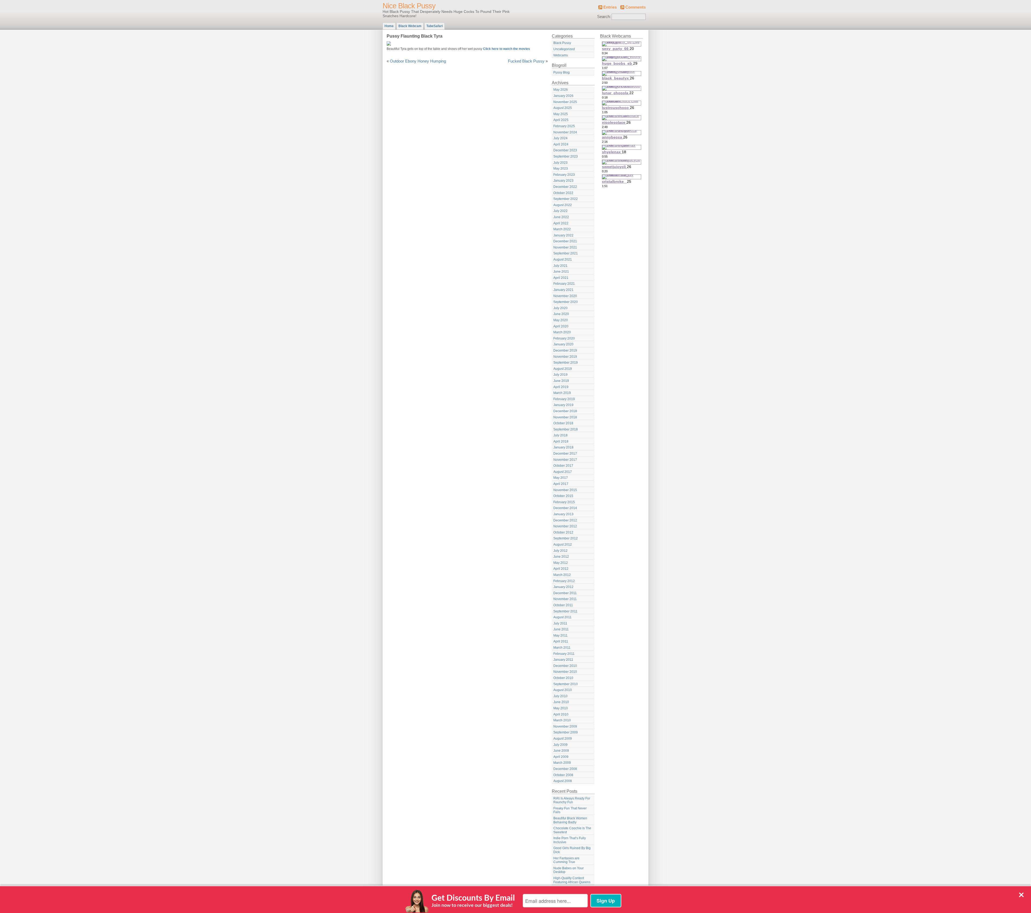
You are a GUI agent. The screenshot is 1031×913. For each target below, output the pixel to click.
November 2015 (565, 490)
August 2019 (562, 369)
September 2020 (565, 302)
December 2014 (565, 508)
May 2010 (560, 708)
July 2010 (560, 696)
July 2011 (560, 623)
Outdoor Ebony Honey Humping (418, 61)
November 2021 (565, 247)
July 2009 (560, 745)
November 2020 (565, 296)
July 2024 (560, 138)
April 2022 (560, 223)
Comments (635, 7)
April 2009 (560, 757)
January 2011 (563, 660)
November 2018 (565, 417)
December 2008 (565, 769)
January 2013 (563, 514)
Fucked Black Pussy (526, 61)
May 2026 (560, 90)
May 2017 (560, 478)
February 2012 (564, 581)
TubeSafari (434, 26)
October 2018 (563, 423)
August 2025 (562, 108)
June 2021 (561, 271)
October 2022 (563, 193)
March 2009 (562, 763)
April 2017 (560, 484)
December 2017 (565, 453)
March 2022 (562, 229)
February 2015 (564, 502)
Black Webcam (410, 26)
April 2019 (560, 387)
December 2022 (565, 187)
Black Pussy (562, 43)
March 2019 (562, 393)
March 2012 (562, 575)
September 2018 (565, 429)
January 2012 (563, 587)
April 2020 (560, 326)
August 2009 (562, 738)
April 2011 (560, 641)
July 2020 (560, 308)
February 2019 (564, 399)
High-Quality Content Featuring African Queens (571, 880)
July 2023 (560, 163)
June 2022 (561, 217)
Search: (604, 16)
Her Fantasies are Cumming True (566, 860)
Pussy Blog (561, 72)
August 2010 (562, 690)
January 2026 (563, 96)
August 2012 (562, 544)
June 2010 (561, 702)
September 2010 (565, 684)
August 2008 (562, 781)
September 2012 (565, 538)
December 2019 (565, 350)
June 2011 (561, 629)
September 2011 (565, 611)
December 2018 (565, 411)
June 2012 (561, 556)
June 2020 (561, 314)
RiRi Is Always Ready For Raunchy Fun (571, 800)
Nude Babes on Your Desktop (568, 870)
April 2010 (560, 714)
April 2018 (560, 441)
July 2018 (560, 435)
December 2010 (565, 666)
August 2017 (562, 472)
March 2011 (562, 647)
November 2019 (565, 357)
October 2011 (563, 605)
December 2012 (565, 520)
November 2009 (565, 726)
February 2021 (564, 284)
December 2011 (565, 593)
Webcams (560, 55)
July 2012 (560, 551)
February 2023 (564, 175)
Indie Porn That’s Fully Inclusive (569, 840)
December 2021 (565, 241)
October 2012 (563, 532)
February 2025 (564, 126)
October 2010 (563, 678)
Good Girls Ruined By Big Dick (572, 850)
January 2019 (563, 405)
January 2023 (563, 180)
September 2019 (565, 362)
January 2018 (563, 447)
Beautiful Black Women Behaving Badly (570, 820)
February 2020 (564, 338)
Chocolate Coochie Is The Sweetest (572, 830)
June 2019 (561, 381)
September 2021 (565, 253)
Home (389, 26)
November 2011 (565, 599)
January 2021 (563, 290)
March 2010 (562, 720)
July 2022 (560, 211)
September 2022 (565, 199)
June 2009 (561, 751)
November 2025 (565, 102)
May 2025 (560, 114)
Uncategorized (564, 49)
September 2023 (565, 156)
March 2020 (562, 332)
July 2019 (560, 375)
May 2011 (560, 635)
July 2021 (560, 266)
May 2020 (560, 320)
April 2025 (560, 120)
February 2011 (564, 654)
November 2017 (565, 460)
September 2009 (565, 732)
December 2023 (565, 150)
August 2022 (562, 205)
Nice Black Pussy (409, 6)
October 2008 (563, 775)
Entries (610, 7)
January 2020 (563, 344)
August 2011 (562, 617)
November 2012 (565, 526)
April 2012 (560, 569)
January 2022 (563, 235)
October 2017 (563, 466)
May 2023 (560, 168)
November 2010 (565, 672)
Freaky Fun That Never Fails (570, 810)
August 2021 (562, 259)
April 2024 (560, 144)
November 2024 (565, 132)
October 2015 (563, 496)
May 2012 (560, 563)
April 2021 (560, 278)
